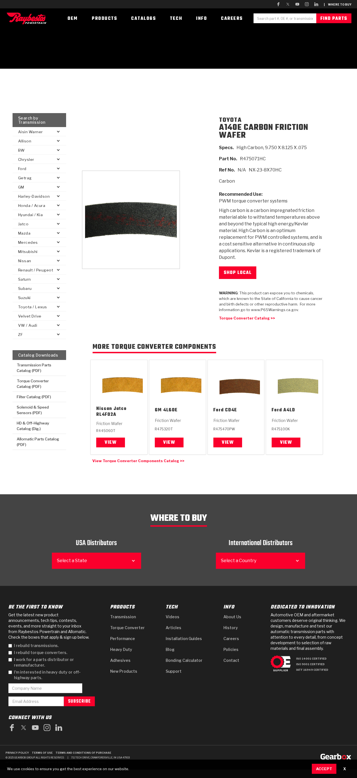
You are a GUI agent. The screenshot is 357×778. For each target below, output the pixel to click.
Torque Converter (127, 627)
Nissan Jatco (111, 409)
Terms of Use (42, 752)
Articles (173, 627)
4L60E (170, 410)
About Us (232, 616)
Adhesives (120, 660)
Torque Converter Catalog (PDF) (33, 384)
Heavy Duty (121, 649)
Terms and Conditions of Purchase (83, 752)
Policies (230, 649)
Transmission (123, 616)
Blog (170, 649)
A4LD (289, 410)
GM (158, 410)
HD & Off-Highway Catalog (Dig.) (33, 426)
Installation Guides (184, 638)
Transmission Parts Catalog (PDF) (34, 368)
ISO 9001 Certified (310, 664)
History (230, 627)
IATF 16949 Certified (312, 669)
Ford (218, 410)
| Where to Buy (337, 4)
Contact (231, 660)
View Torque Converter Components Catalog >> (138, 461)
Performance (122, 638)
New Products (123, 671)
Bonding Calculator (184, 660)
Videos (172, 616)
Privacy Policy (17, 752)
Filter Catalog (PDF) (34, 397)
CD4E (231, 410)
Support (174, 671)
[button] (39, 131)
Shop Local (238, 272)
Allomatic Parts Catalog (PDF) (38, 442)
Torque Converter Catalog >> (247, 318)
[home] (28, 18)
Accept (324, 769)
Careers (231, 638)
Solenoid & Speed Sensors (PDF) (33, 410)
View (111, 442)
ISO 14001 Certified (311, 658)
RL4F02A (106, 415)
